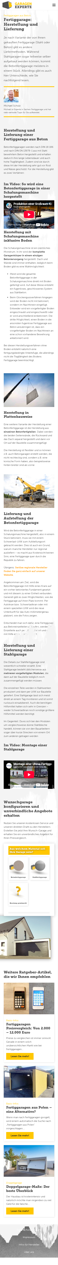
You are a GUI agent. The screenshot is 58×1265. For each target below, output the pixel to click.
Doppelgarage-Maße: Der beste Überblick (27, 1189)
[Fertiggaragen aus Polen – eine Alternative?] (29, 1082)
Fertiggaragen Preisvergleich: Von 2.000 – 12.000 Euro (28, 1028)
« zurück (13, 910)
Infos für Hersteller (29, 1244)
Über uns (29, 1252)
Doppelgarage (14, 1182)
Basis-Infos (12, 1020)
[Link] (17, 5)
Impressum (29, 1237)
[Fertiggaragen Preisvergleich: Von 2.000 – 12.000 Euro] (29, 998)
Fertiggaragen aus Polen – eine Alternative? (29, 1109)
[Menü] (54, 5)
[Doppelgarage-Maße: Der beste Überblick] (29, 1161)
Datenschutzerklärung (29, 1229)
